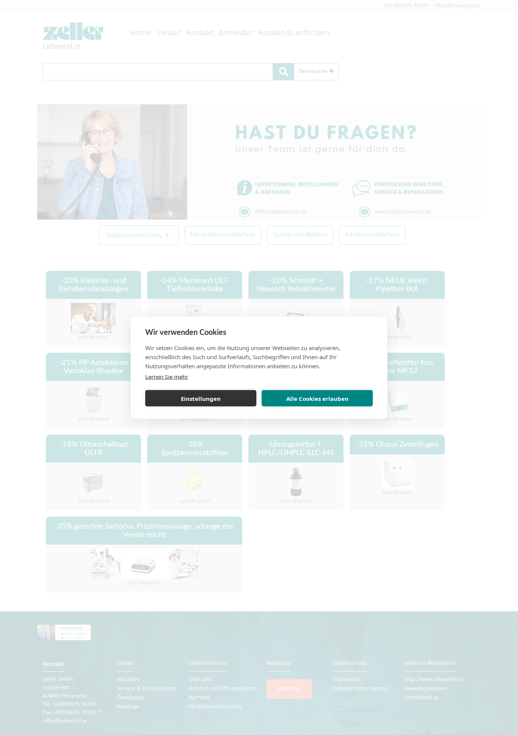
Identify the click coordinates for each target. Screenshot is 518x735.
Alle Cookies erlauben (317, 398)
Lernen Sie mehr (166, 376)
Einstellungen (201, 398)
